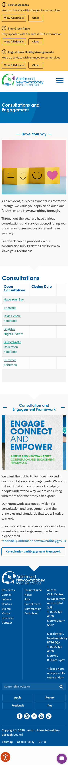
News (28, 595)
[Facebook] (19, 716)
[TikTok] (48, 716)
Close (35, 18)
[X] (34, 716)
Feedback (18, 705)
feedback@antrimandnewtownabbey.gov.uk (33, 541)
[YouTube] (41, 716)
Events (6, 609)
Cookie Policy (26, 742)
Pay (50, 705)
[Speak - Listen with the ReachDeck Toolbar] (5, 757)
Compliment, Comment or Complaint (32, 608)
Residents (8, 590)
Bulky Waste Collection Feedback (12, 347)
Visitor (6, 613)
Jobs (27, 599)
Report (50, 697)
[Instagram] (27, 716)
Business (8, 618)
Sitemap (7, 742)
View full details (14, 18)
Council (6, 595)
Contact (7, 623)
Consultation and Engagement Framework (33, 551)
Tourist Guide (33, 590)
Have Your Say (14, 299)
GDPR (42, 742)
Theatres (10, 308)
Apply (17, 697)
